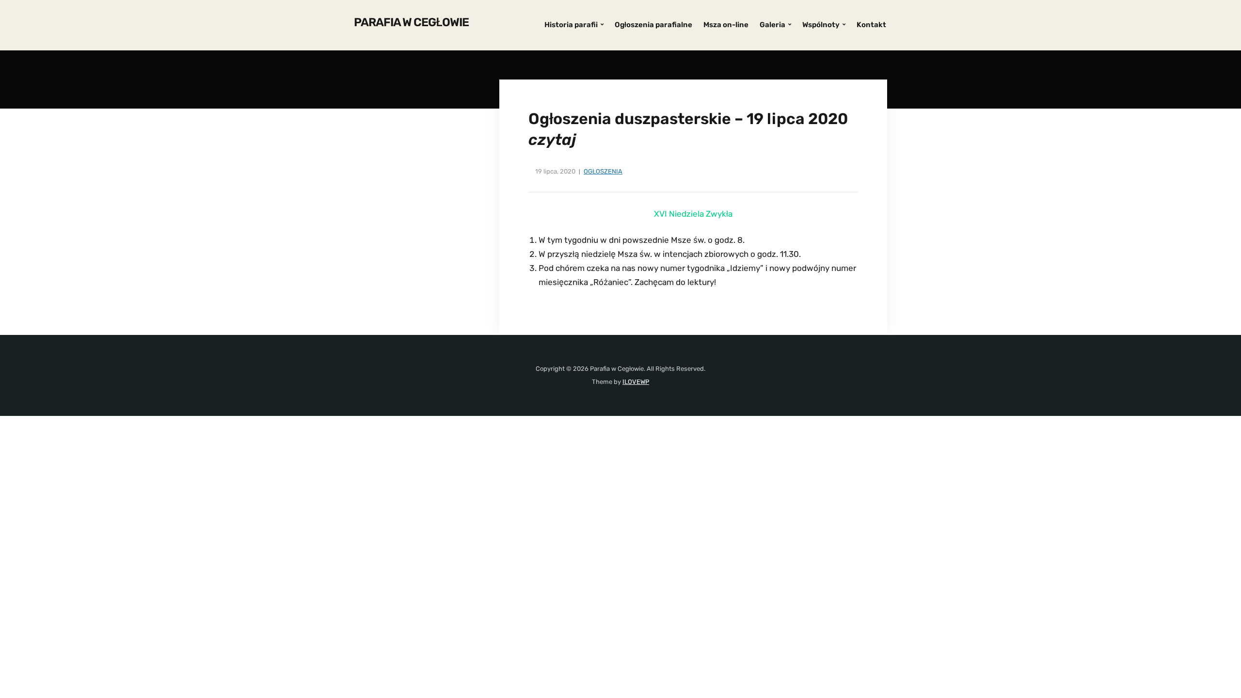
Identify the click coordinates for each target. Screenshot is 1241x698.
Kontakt (871, 24)
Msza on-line (725, 24)
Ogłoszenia (603, 171)
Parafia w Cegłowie (411, 22)
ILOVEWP (635, 381)
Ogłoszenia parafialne (653, 24)
